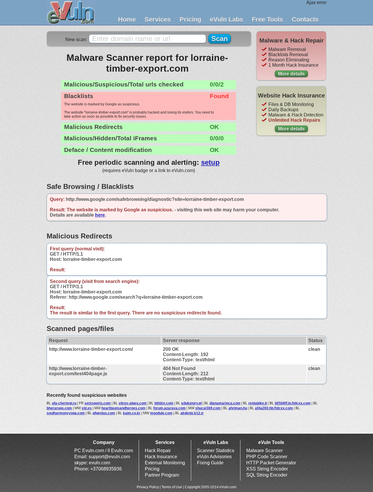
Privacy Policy (148, 487)
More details (291, 73)
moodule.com (161, 413)
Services (158, 19)
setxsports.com (98, 403)
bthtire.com (163, 403)
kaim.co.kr (131, 413)
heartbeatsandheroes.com (123, 408)
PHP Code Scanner (266, 456)
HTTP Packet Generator (271, 462)
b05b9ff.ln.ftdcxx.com (293, 403)
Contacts (305, 19)
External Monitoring (165, 462)
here (100, 215)
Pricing (190, 19)
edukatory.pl (191, 403)
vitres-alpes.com (133, 403)
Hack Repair (158, 450)
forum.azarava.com (169, 408)
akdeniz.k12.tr (192, 413)
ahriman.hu (237, 408)
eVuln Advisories (214, 456)
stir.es (87, 408)
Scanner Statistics (215, 450)
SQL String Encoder (266, 474)
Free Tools (267, 19)
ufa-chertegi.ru (64, 403)
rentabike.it (257, 403)
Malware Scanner (264, 450)
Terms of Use (171, 487)
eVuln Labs (226, 19)
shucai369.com (208, 408)
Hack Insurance (161, 456)
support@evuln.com (109, 456)
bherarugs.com (59, 408)
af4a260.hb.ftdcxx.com (274, 408)
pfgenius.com (104, 413)
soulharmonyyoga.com (66, 413)
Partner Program (162, 474)
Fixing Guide (210, 462)
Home (127, 19)
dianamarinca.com (225, 403)
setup (210, 162)
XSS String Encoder (267, 468)
